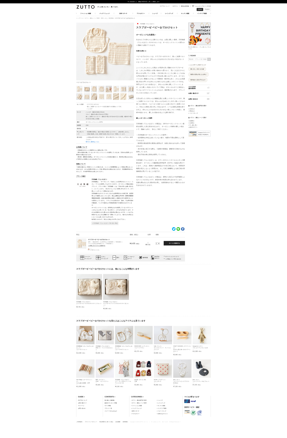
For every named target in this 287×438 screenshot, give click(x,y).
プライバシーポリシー (91, 421)
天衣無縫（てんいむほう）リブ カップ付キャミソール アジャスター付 (123, 381)
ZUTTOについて (165, 6)
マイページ (81, 405)
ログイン (175, 6)
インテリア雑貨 (202, 13)
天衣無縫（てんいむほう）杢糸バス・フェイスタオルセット (104, 347)
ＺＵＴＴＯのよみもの (111, 411)
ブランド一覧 (108, 408)
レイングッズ (169, 13)
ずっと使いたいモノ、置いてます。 (108, 7)
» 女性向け (191, 109)
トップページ (80, 18)
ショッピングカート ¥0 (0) (203, 6)
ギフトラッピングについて (172, 256)
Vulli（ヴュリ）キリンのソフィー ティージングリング (162, 347)
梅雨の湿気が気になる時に (198, 74)
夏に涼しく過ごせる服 (197, 69)
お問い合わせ (199, 99)
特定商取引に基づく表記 (106, 421)
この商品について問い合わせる (173, 259)
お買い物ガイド (199, 93)
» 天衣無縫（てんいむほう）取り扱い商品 (105, 223)
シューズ (155, 13)
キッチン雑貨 (185, 13)
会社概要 (117, 421)
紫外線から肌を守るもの (197, 80)
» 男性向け (191, 111)
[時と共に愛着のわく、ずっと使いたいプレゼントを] (199, 22)
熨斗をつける (95, 250)
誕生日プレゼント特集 (111, 403)
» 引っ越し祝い (193, 125)
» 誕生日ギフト (193, 127)
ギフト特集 (108, 405)
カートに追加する (174, 243)
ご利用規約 (79, 421)
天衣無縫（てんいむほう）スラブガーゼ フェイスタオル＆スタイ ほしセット (115, 303)
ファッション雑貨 (85, 13)
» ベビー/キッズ (193, 113)
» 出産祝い (191, 123)
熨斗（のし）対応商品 (107, 18)
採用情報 (125, 421)
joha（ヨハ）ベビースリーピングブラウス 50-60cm (181, 381)
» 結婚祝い (191, 121)
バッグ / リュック (104, 13)
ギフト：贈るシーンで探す (92, 18)
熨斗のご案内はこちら (92, 142)
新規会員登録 (185, 6)
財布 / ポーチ (123, 13)
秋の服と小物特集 (109, 400)
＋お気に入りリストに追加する (96, 245)
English (207, 9)
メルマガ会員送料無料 (199, 87)
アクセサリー (141, 13)
